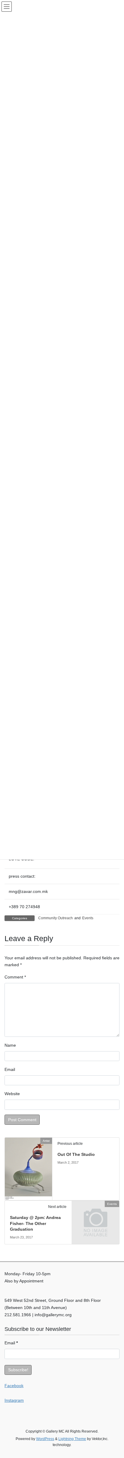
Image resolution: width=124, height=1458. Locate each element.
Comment (15, 977)
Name (10, 1045)
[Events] (95, 1215)
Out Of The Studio (76, 1154)
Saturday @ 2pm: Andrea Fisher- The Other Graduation (35, 1223)
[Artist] (28, 1168)
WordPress (45, 1439)
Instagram (14, 1400)
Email (10, 1069)
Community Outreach (55, 918)
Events (87, 918)
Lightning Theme (72, 1439)
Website (12, 1093)
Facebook (14, 1385)
